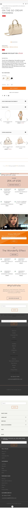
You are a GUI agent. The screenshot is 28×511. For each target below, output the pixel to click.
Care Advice (14, 363)
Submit (14, 241)
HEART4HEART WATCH (20, 121)
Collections (14, 350)
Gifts (14, 352)
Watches (14, 345)
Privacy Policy (14, 369)
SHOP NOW (14, 254)
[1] (11, 42)
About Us (14, 330)
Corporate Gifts (14, 335)
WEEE (14, 337)
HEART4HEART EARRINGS (7, 204)
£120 (17, 165)
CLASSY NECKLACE (7, 121)
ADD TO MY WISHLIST (14, 92)
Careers (14, 332)
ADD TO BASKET (14, 88)
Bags (14, 348)
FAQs (14, 367)
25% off (7, 165)
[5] (15, 42)
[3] (13, 42)
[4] (14, 42)
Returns (14, 365)
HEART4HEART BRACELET (21, 191)
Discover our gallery (14, 298)
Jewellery (14, 343)
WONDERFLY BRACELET (7, 261)
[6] (16, 42)
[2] (12, 42)
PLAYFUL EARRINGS (21, 203)
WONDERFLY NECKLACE (21, 261)
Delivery (14, 358)
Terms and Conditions (14, 361)
